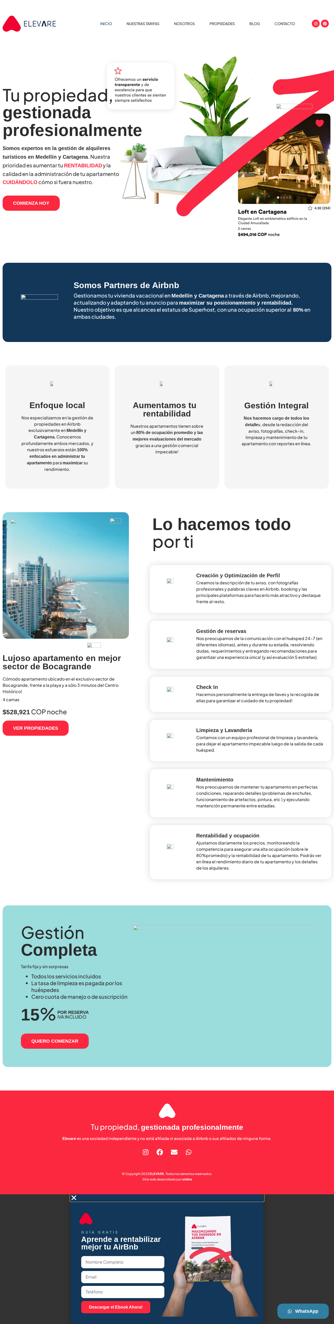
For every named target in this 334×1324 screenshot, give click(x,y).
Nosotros (184, 23)
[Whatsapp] (188, 1152)
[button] (167, 1197)
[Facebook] (325, 23)
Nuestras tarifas (143, 23)
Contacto (285, 23)
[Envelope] (174, 1152)
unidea (187, 1179)
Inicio (106, 23)
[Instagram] (316, 23)
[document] (167, 1259)
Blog (254, 23)
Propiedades (222, 23)
